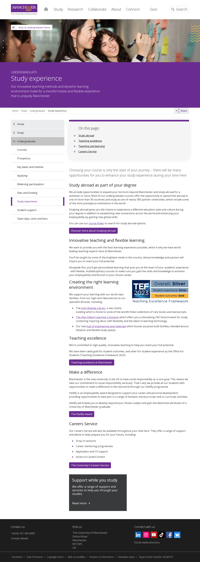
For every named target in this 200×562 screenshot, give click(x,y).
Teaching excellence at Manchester (91, 362)
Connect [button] (133, 9)
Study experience (57, 110)
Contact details (19, 538)
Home (46, 9)
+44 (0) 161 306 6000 (23, 533)
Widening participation (30, 184)
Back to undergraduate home (34, 27)
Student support (27, 210)
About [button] (116, 9)
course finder (96, 223)
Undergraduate (37, 110)
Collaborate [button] (97, 9)
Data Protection (35, 556)
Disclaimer (17, 556)
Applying (22, 175)
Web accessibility (76, 556)
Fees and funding (27, 193)
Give (153, 9)
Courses (22, 149)
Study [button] (58, 9)
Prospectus (23, 158)
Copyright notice (55, 556)
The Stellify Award (81, 414)
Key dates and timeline (30, 167)
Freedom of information (101, 556)
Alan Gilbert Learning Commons (97, 317)
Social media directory (147, 542)
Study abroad (86, 135)
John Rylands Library (93, 308)
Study (24, 110)
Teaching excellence (90, 141)
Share (184, 110)
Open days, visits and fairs (32, 218)
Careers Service (87, 151)
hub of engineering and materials (106, 326)
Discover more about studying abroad (93, 230)
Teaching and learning (91, 146)
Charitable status (126, 556)
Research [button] (75, 9)
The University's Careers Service (90, 465)
